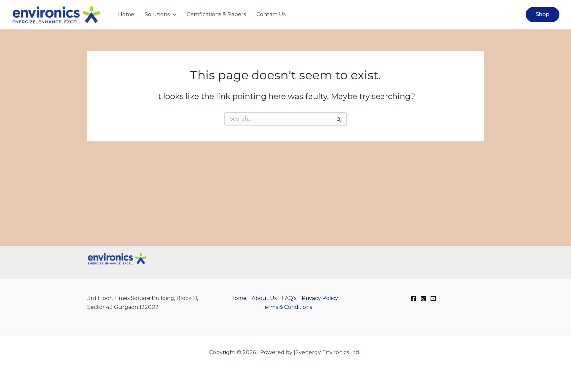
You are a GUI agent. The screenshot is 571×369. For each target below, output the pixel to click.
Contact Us (271, 14)
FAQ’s (289, 298)
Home (126, 14)
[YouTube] (433, 299)
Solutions (157, 14)
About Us (264, 298)
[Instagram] (423, 299)
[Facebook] (413, 299)
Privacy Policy (320, 298)
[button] (173, 14)
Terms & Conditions (286, 307)
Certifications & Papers (216, 14)
